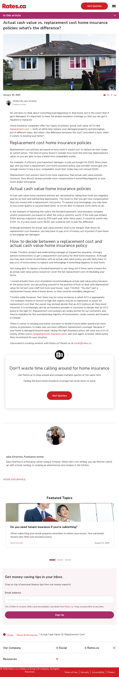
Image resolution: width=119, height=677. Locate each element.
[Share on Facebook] (111, 95)
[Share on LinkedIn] (115, 95)
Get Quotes (94, 6)
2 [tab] (58, 560)
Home (10, 635)
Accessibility (98, 672)
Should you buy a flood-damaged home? (37, 527)
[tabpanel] (61, 525)
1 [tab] (50, 560)
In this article (12, 15)
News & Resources (27, 635)
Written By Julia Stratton (25, 101)
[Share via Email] (104, 95)
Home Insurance (14, 479)
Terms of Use (70, 672)
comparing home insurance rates (50, 334)
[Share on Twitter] (108, 95)
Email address (13, 592)
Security (85, 672)
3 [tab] (66, 560)
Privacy (111, 672)
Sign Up (59, 615)
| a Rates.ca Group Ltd (28, 668)
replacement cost (19, 129)
